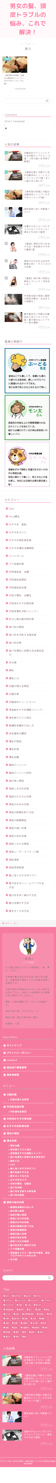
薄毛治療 (14, 757)
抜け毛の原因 (16, 627)
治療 (15, 1323)
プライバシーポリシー (19, 1052)
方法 (34, 1318)
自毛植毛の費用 (17, 733)
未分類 (12, 662)
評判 (41, 1332)
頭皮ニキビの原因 (19, 843)
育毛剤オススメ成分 (20, 717)
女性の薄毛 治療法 (20, 595)
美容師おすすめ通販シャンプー (26, 709)
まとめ (28, 1296)
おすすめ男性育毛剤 (20, 540)
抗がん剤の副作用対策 (21, 619)
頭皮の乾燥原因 (17, 820)
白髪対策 (14, 694)
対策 (50, 1314)
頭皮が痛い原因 (18, 1214)
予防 (20, 1305)
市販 (7, 1318)
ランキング (9, 1305)
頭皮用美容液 (16, 867)
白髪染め (26, 1328)
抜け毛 (16, 1318)
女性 (17, 1314)
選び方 (8, 1337)
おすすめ (17, 1296)
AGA (11, 508)
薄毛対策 (14, 749)
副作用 (21, 1309)
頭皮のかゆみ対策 (19, 804)
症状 (15, 1328)
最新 (42, 1318)
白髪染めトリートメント (22, 702)
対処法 (41, 1314)
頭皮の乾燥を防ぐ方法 (21, 812)
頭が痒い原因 (16, 780)
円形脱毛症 (9, 1309)
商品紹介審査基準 (17, 1067)
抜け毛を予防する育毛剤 (22, 634)
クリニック (21, 1300)
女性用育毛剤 (29, 1314)
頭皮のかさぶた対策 (20, 796)
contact (12, 1060)
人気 (28, 1305)
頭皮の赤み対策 (17, 836)
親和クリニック (17, 765)
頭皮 (17, 1337)
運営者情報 (13, 1074)
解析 (32, 1332)
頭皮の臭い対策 (17, 828)
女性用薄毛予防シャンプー (24, 611)
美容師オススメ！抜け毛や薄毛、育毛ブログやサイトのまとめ (30, 1254)
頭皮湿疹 (14, 859)
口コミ (8, 1314)
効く (30, 1309)
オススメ (9, 1300)
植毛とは (14, 678)
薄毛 (17, 1332)
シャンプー (34, 1300)
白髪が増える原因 (19, 686)
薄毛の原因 (15, 741)
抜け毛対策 (15, 642)
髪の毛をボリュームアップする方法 (26, 885)
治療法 (25, 1323)
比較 (7, 1323)
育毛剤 (8, 1332)
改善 (25, 1318)
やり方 (38, 1296)
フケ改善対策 (16, 564)
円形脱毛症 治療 (19, 572)
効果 (39, 1309)
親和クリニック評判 (20, 773)
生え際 (35, 1323)
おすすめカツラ (17, 532)
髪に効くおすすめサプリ (22, 875)
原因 (47, 1309)
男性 (44, 1323)
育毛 (46, 1328)
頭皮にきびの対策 (19, 788)
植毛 (11, 670)
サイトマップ (14, 1045)
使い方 (38, 1305)
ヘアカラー (47, 1300)
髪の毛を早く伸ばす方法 (22, 895)
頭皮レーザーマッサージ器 (24, 851)
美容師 (36, 1328)
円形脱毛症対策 (17, 587)
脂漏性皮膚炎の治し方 (21, 725)
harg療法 (14, 516)
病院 (7, 1328)
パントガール (16, 556)
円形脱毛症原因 (17, 579)
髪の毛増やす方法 (19, 903)
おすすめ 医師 (17, 524)
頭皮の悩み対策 (15, 1202)
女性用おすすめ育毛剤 (21, 603)
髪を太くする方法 (19, 911)
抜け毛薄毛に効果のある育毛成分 (26, 652)
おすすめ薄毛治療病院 (21, 548)
